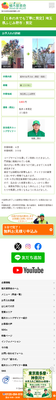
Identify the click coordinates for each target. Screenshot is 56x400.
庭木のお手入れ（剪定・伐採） (33, 77)
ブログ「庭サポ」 (10, 359)
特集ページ (6, 335)
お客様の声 (6, 324)
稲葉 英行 (36, 138)
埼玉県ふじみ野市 (27, 94)
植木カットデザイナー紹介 (14, 318)
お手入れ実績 (7, 300)
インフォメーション (11, 341)
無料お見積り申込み (21, 229)
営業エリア (6, 312)
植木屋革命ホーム (10, 288)
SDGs (4, 329)
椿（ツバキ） (25, 85)
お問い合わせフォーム (12, 353)
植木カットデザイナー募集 (14, 365)
